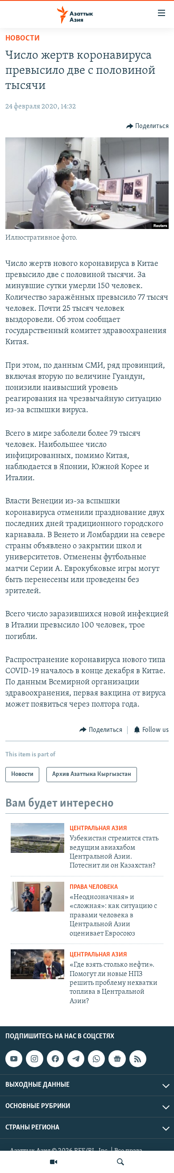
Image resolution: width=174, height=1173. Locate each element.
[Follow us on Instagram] (34, 1058)
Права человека (94, 887)
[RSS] (137, 1058)
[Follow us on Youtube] (13, 1058)
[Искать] (120, 1162)
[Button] (147, 126)
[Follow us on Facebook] (55, 1058)
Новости (22, 39)
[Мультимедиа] (53, 1162)
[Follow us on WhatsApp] (96, 1058)
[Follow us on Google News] (116, 1058)
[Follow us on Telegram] (75, 1058)
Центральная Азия (98, 828)
